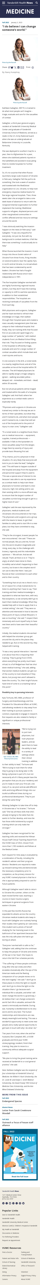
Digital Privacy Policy (28, 1275)
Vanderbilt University (28, 1262)
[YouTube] (10, 1203)
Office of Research (28, 1266)
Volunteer (24, 1272)
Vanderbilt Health (8, 1218)
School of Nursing (8, 1262)
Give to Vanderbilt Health (11, 1215)
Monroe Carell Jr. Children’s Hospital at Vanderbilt (19, 1226)
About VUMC (25, 1279)
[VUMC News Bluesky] (23, 1203)
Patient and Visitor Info (10, 1258)
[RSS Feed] (3, 1203)
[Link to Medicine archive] (20, 11)
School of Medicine (28, 1258)
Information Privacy (9, 1275)
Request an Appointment (11, 1240)
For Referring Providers (10, 1237)
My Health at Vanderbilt (10, 1229)
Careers (5, 1279)
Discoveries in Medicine (10, 1233)
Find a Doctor (7, 1252)
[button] (3, 3)
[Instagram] (13, 1203)
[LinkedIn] (20, 1203)
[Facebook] (7, 1203)
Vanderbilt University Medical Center (15, 1222)
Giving (4, 1272)
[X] (17, 1203)
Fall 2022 (5, 22)
